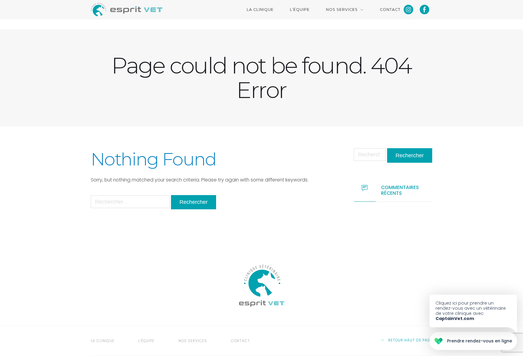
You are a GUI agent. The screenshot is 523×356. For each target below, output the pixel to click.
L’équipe (300, 9)
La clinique (260, 9)
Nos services (342, 9)
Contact (390, 9)
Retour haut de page (410, 340)
